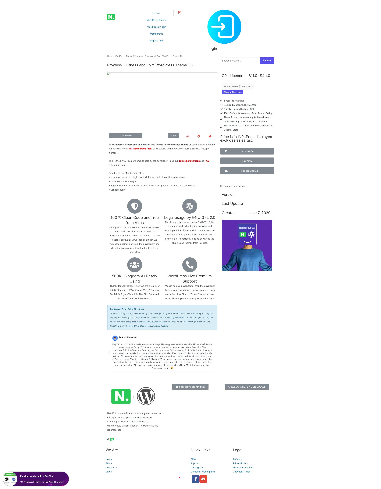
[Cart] (178, 13)
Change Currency (232, 92)
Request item (157, 40)
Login (212, 48)
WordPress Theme (156, 20)
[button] (125, 135)
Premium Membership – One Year (37, 476)
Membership (156, 33)
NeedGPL (116, 477)
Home (156, 13)
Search (267, 60)
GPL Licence (232, 75)
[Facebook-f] (195, 479)
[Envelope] (203, 479)
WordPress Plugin (156, 26)
